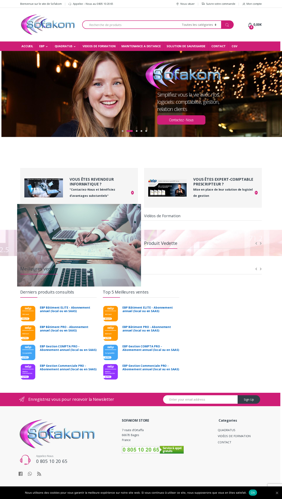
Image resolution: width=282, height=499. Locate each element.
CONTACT (218, 46)
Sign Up (249, 399)
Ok (253, 492)
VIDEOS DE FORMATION (99, 46)
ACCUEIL (27, 46)
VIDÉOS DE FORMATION (234, 436)
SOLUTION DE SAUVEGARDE (186, 46)
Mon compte (254, 4)
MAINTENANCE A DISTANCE (141, 46)
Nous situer (187, 4)
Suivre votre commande (220, 4)
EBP (42, 46)
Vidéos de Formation (162, 215)
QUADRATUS (64, 46)
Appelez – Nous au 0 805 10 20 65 (93, 4)
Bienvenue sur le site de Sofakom (41, 4)
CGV (234, 46)
